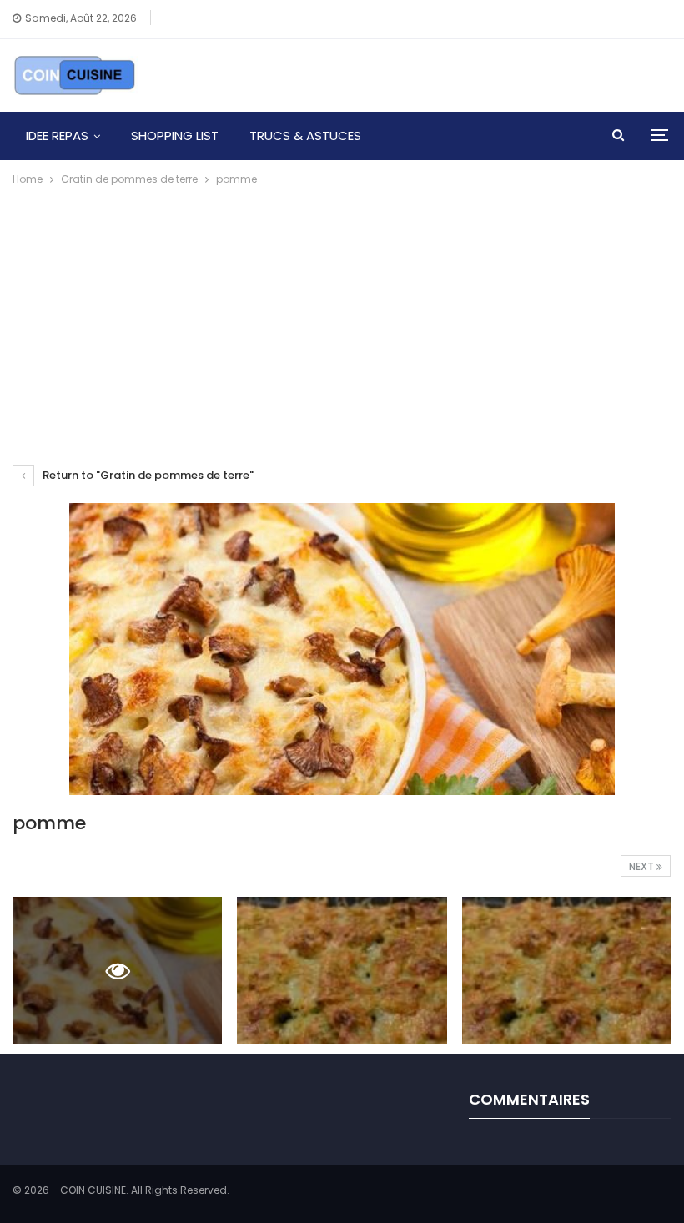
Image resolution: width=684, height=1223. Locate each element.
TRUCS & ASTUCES (305, 135)
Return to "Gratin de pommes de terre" (147, 475)
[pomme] (341, 970)
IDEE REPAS (57, 135)
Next (642, 866)
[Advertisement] (342, 313)
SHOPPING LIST (175, 135)
